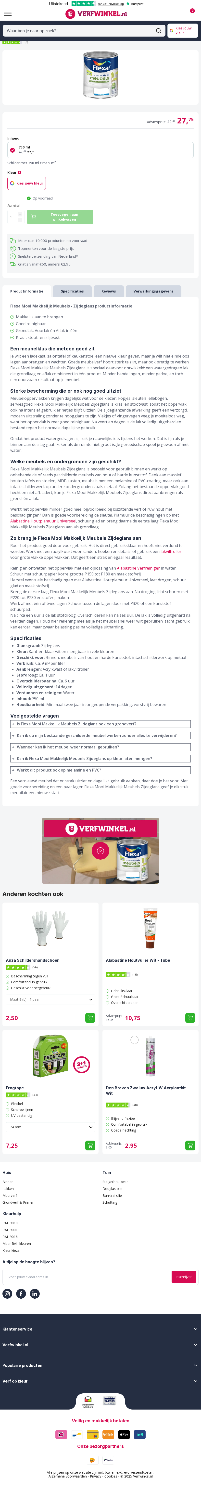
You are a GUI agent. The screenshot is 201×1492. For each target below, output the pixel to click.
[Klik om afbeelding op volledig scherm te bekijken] (100, 77)
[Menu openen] (6, 14)
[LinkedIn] (35, 1294)
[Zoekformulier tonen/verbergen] (159, 31)
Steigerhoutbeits (115, 1181)
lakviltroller (171, 551)
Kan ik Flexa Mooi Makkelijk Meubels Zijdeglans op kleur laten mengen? (84, 758)
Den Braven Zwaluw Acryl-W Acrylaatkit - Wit (147, 1090)
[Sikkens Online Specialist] (110, 1401)
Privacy (95, 1476)
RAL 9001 (10, 1229)
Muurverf (9, 1195)
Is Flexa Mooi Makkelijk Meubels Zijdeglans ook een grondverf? (77, 724)
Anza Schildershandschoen (33, 960)
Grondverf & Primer (18, 1202)
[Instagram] (7, 1294)
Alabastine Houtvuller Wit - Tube (138, 960)
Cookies (110, 1476)
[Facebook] (21, 1294)
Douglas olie (112, 1188)
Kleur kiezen (12, 1250)
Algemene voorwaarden (68, 1476)
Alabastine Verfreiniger (138, 568)
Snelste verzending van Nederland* (48, 256)
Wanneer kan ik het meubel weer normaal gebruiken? (68, 747)
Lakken (8, 1188)
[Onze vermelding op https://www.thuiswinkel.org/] (90, 1402)
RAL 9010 (10, 1223)
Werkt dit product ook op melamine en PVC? (59, 770)
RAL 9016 (10, 1236)
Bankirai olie (112, 1195)
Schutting (109, 1202)
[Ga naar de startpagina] (96, 14)
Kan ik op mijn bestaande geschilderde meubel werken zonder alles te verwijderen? (97, 735)
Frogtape (15, 1087)
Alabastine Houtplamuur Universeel (43, 521)
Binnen (7, 1181)
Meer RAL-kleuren (16, 1243)
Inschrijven (184, 1276)
